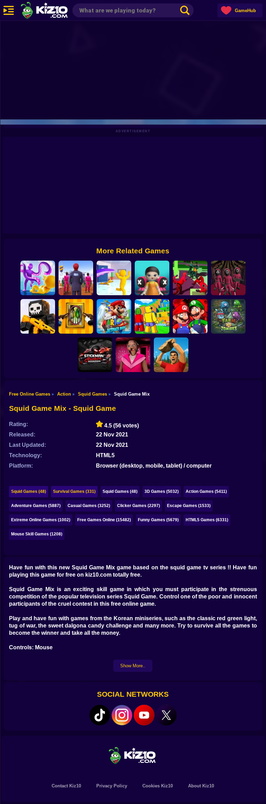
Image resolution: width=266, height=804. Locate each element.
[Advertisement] (133, 69)
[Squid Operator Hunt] (190, 278)
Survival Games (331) (74, 491)
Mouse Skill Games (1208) (36, 534)
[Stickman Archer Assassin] (95, 354)
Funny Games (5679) (158, 519)
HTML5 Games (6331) (207, 519)
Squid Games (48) (28, 491)
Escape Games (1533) (189, 505)
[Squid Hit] (37, 278)
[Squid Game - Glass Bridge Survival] (152, 278)
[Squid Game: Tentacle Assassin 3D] (114, 278)
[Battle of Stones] (171, 354)
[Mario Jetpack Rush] (114, 316)
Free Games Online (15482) (104, 519)
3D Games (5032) (161, 491)
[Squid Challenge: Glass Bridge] (228, 278)
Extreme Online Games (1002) (40, 519)
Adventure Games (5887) (36, 505)
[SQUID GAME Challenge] (76, 278)
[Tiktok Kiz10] (99, 715)
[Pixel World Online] (37, 316)
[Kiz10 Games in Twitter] (166, 715)
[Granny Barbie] (133, 354)
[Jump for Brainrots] (152, 316)
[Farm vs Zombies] (228, 316)
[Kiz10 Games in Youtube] (144, 715)
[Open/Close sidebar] (9, 10)
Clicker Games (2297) (138, 505)
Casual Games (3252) (89, 505)
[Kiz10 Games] (133, 755)
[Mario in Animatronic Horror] (190, 316)
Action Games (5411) (206, 491)
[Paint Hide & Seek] (76, 316)
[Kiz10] (55, 11)
